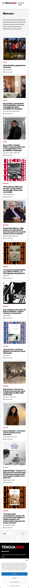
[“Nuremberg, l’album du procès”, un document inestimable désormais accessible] (14, 170)
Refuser (14, 578)
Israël (5, 62)
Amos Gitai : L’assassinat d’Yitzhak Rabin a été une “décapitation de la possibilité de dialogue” (13, 106)
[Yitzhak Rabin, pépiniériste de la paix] (14, 49)
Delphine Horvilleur (7, 69)
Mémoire (5, 183)
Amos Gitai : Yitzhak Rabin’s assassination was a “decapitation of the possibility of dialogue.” (14, 147)
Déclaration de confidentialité (14, 585)
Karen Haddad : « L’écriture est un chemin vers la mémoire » (14, 432)
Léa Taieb (12, 480)
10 (15, 537)
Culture (5, 346)
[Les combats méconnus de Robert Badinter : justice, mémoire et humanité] (14, 293)
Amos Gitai (5, 111)
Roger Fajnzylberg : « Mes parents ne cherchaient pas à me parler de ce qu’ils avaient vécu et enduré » (14, 231)
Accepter (14, 574)
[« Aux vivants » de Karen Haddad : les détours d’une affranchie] (14, 333)
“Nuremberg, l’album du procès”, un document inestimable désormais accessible (13, 189)
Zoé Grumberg (6, 525)
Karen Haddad (6, 436)
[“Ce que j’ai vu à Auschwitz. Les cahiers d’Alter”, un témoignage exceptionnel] (14, 253)
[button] (27, 560)
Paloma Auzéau (7, 315)
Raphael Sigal (6, 480)
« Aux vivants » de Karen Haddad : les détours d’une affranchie (14, 351)
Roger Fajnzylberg (7, 236)
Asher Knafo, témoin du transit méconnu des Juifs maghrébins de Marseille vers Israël (14, 392)
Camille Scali (13, 397)
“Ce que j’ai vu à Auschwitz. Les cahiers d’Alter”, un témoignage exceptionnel (14, 271)
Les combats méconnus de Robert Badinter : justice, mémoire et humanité (14, 311)
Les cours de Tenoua (21, 3)
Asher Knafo (6, 397)
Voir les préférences (14, 582)
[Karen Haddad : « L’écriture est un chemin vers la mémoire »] (14, 414)
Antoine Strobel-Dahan (14, 111)
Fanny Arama (6, 355)
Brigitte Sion (15, 236)
